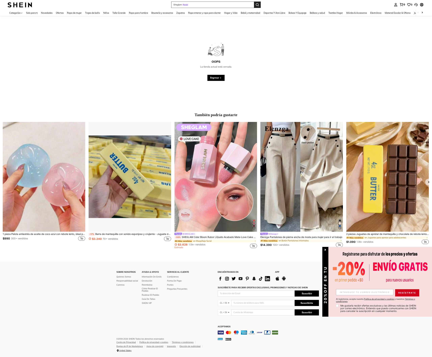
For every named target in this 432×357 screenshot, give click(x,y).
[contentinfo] (268, 332)
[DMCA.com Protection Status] (228, 339)
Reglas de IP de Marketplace (129, 346)
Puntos (170, 285)
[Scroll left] (418, 12)
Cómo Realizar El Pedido (150, 289)
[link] (402, 5)
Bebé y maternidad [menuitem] (250, 12)
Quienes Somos (123, 277)
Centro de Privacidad (126, 342)
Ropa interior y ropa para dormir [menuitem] (204, 12)
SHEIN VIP (147, 303)
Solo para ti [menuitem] (32, 12)
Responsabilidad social (127, 281)
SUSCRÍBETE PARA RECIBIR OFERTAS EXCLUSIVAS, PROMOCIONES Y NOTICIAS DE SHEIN (263, 287)
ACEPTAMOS (224, 327)
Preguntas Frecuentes (177, 289)
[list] (245, 278)
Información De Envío (151, 277)
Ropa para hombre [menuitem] (138, 12)
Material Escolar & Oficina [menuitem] (398, 12)
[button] (416, 5)
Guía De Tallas (148, 299)
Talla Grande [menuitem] (119, 12)
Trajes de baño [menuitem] (92, 12)
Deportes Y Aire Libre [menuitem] (274, 12)
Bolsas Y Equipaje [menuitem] (297, 12)
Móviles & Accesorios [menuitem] (356, 12)
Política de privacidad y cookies (153, 342)
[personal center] (396, 5)
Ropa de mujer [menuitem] (74, 12)
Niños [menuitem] (106, 12)
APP (277, 272)
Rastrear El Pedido (150, 295)
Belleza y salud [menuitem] (317, 12)
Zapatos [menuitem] (180, 12)
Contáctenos (173, 277)
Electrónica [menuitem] (375, 12)
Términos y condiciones (183, 342)
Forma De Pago (174, 281)
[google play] (283, 280)
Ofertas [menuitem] (60, 12)
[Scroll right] (422, 12)
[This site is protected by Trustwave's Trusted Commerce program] (220, 339)
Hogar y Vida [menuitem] (230, 12)
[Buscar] (257, 5)
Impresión (171, 346)
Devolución (147, 281)
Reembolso (147, 285)
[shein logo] (20, 4)
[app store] (277, 280)
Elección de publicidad (190, 346)
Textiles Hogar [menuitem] (335, 12)
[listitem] (44, 185)
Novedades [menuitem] (46, 12)
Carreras (120, 285)
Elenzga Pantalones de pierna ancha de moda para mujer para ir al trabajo (301, 237)
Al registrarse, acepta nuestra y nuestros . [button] (375, 300)
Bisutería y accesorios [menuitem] (162, 12)
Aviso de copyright (154, 346)
